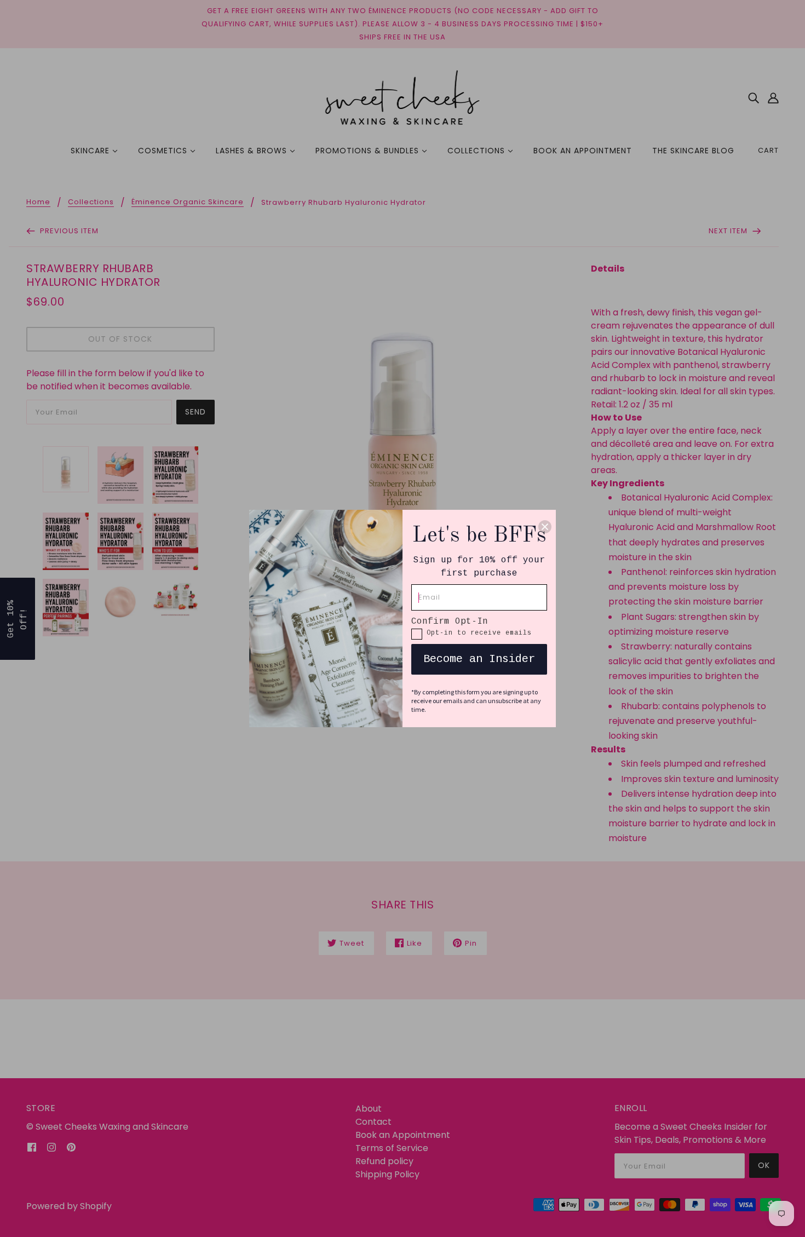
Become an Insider (479, 659)
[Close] (544, 526)
